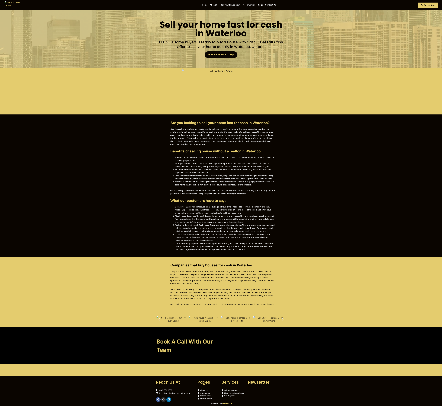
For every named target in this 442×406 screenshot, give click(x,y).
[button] (231, 5)
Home (205, 5)
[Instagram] (163, 399)
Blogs (260, 5)
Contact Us (270, 5)
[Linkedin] (168, 399)
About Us (214, 5)
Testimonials (249, 5)
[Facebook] (158, 399)
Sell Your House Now (230, 5)
